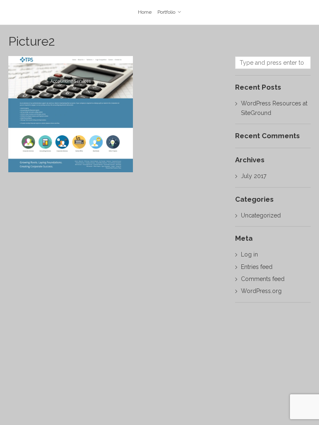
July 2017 (254, 176)
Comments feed (263, 279)
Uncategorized (261, 215)
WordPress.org (261, 291)
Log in (249, 254)
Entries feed (256, 267)
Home (145, 12)
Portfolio (166, 12)
